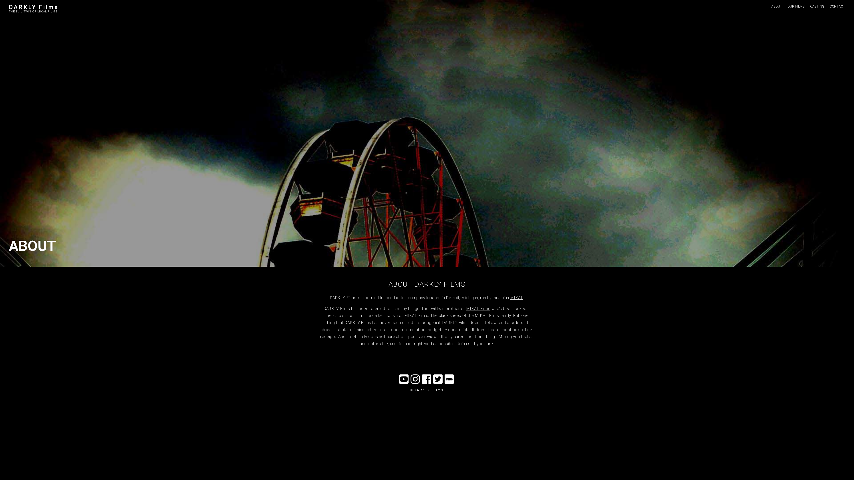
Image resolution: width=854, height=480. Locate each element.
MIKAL (516, 298)
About (776, 6)
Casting (817, 6)
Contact (837, 6)
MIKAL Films (478, 308)
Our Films (796, 6)
